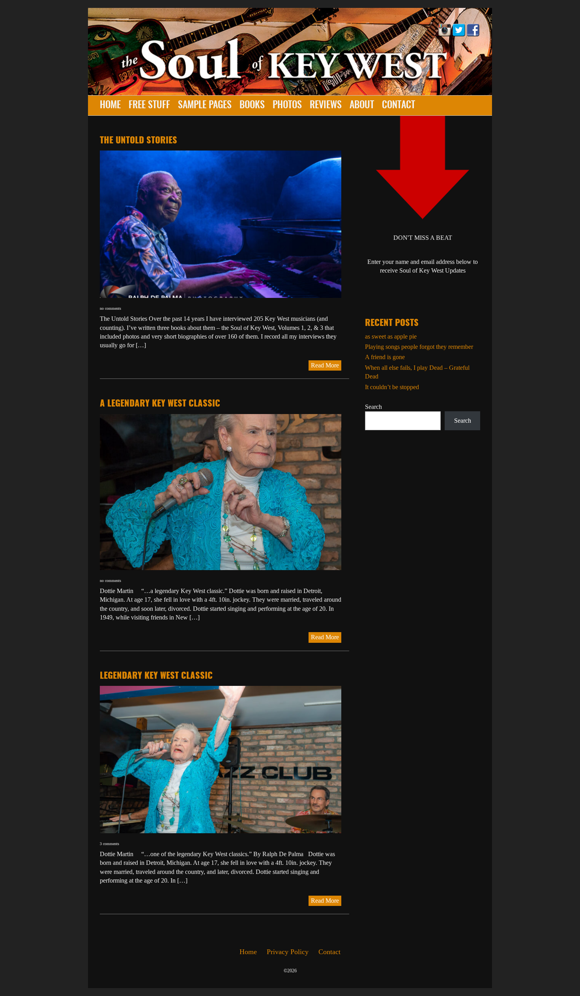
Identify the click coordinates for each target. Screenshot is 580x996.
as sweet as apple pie (391, 336)
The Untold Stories (138, 140)
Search (373, 406)
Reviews (326, 105)
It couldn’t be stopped (392, 387)
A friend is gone (385, 357)
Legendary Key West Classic (156, 676)
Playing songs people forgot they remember (419, 346)
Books (252, 105)
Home (110, 105)
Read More (325, 365)
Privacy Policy (288, 952)
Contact (398, 105)
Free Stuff (149, 105)
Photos (287, 105)
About (362, 105)
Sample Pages (205, 105)
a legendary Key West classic (160, 403)
